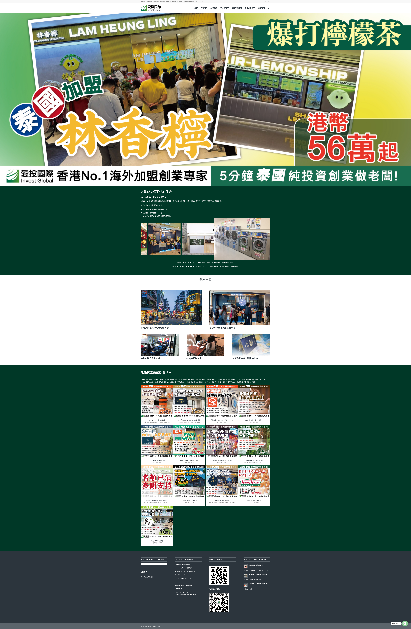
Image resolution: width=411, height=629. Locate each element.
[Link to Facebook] (265, 1)
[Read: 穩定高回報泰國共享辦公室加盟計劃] (246, 576)
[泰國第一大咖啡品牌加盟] (189, 481)
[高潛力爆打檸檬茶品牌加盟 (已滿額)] (157, 481)
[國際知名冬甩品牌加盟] (254, 481)
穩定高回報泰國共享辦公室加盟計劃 (189, 420)
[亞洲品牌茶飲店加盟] (157, 522)
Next (409, 97)
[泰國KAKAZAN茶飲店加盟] (157, 401)
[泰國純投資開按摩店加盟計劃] (254, 401)
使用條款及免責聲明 (147, 577)
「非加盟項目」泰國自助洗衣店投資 (222, 420)
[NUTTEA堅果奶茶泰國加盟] (157, 441)
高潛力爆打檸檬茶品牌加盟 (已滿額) (157, 500)
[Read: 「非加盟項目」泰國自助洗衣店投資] (246, 585)
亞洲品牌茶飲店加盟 (157, 541)
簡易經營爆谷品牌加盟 (222, 500)
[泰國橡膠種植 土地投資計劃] (254, 441)
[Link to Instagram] (268, 1)
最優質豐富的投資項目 (156, 372)
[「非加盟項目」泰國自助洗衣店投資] (222, 401)
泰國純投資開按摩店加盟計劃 (254, 420)
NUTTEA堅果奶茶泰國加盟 (156, 460)
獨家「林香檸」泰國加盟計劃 (189, 460)
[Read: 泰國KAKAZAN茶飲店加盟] (246, 566)
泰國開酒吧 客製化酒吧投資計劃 (222, 460)
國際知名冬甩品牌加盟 (254, 500)
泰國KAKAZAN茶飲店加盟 (157, 420)
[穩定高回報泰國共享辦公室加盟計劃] (189, 401)
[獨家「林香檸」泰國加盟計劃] (189, 441)
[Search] (268, 8)
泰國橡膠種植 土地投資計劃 (254, 460)
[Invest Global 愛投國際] (151, 8)
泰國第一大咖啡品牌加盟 (189, 500)
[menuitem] (196, 8)
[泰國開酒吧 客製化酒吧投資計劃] (222, 441)
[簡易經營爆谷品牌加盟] (222, 481)
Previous (2, 97)
